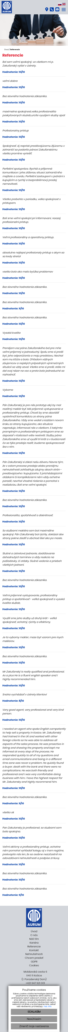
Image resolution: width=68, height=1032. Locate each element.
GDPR (34, 961)
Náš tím (34, 939)
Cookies (34, 965)
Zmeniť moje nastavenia (34, 1026)
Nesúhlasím (34, 1019)
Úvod (6, 49)
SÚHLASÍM (34, 1012)
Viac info (47, 1006)
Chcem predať (34, 958)
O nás (34, 935)
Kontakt (34, 950)
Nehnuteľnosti (34, 954)
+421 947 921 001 (35, 983)
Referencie (34, 946)
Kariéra (34, 943)
